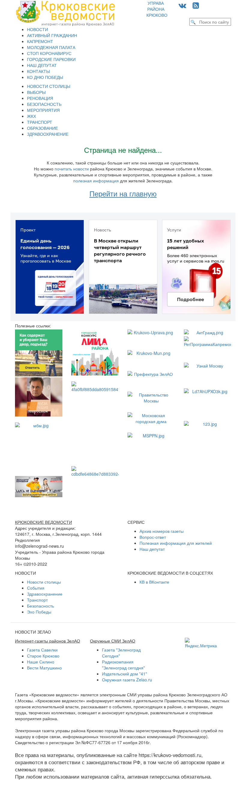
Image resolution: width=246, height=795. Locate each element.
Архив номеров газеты (162, 531)
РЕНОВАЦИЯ (40, 98)
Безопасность (40, 606)
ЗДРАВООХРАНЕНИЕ (47, 134)
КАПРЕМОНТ (40, 41)
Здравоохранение (44, 594)
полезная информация (96, 181)
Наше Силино (40, 662)
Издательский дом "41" (124, 674)
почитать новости (72, 169)
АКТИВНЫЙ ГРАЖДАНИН (52, 35)
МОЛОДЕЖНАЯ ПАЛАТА (51, 47)
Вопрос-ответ (153, 537)
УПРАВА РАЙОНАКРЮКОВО (156, 9)
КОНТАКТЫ (38, 71)
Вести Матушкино (44, 668)
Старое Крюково (43, 656)
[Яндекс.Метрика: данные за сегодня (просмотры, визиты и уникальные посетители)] (201, 643)
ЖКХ (31, 116)
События (35, 588)
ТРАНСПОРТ (39, 122)
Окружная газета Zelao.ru (127, 680)
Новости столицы (44, 582)
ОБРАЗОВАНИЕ (42, 128)
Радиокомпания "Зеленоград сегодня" (123, 665)
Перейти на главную (123, 193)
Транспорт (37, 600)
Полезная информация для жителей (176, 543)
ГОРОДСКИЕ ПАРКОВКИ (51, 59)
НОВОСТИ (37, 29)
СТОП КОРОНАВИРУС (49, 53)
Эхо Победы (39, 612)
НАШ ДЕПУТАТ (42, 65)
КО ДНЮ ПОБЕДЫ (45, 77)
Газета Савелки (42, 650)
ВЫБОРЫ (36, 92)
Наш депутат (152, 549)
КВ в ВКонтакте (154, 582)
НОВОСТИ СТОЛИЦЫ (48, 86)
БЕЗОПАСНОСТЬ (44, 104)
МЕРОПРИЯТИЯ (43, 110)
